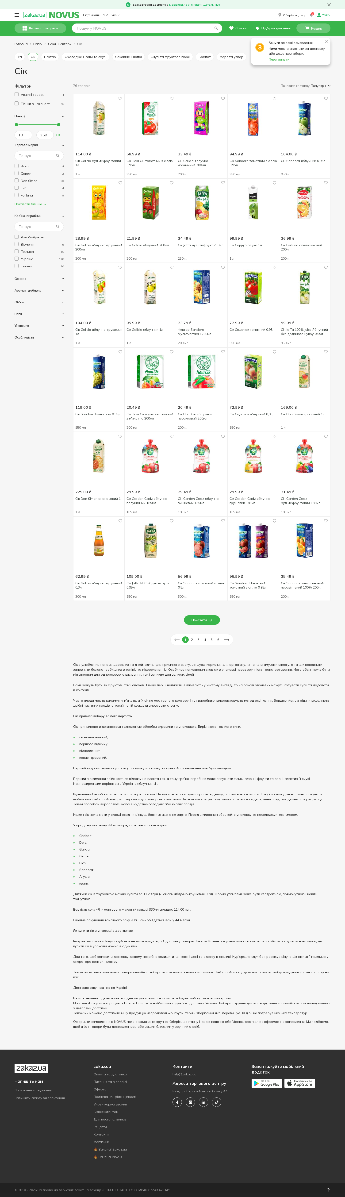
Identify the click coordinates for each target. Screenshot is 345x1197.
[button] (291, 15)
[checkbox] (17, 94)
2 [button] (192, 640)
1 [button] (185, 640)
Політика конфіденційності (115, 1097)
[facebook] (177, 1102)
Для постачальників (110, 1119)
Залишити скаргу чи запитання (40, 1098)
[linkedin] (203, 1102)
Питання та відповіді (110, 1082)
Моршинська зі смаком (185, 4)
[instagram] (190, 1102)
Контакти (101, 1134)
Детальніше (211, 4)
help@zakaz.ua (184, 1074)
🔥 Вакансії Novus (108, 1157)
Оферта (100, 1089)
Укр (114, 15)
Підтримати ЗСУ (94, 15)
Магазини (101, 1142)
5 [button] (212, 640)
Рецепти (100, 1127)
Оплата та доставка (110, 1074)
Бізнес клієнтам (106, 1112)
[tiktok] (216, 1102)
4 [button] (205, 640)
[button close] (329, 4)
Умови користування (110, 1104)
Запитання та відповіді (33, 1090)
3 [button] (198, 640)
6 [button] (218, 640)
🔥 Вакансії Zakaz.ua (110, 1149)
